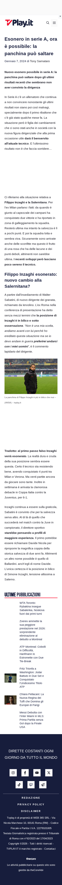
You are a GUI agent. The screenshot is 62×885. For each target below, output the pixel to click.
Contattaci (50, 848)
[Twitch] (31, 784)
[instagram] (13, 772)
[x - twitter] (49, 772)
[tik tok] (19, 784)
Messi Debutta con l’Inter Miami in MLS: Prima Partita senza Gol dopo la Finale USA (32, 720)
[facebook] (25, 772)
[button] (48, 23)
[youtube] (37, 772)
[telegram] (42, 784)
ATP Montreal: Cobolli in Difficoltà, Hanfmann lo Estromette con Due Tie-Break (33, 654)
